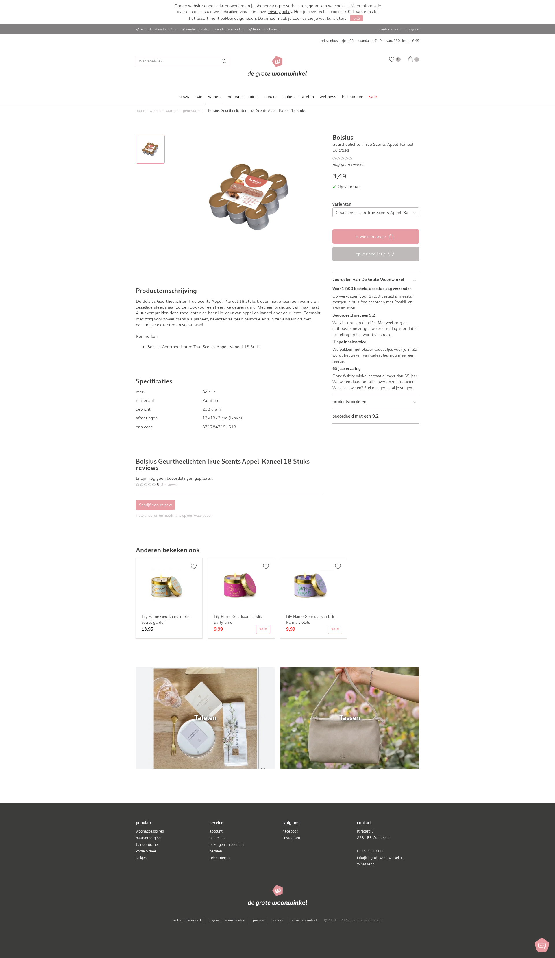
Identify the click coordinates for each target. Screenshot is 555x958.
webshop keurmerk (187, 920)
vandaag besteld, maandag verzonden (215, 29)
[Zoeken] (225, 61)
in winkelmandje (371, 236)
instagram (291, 838)
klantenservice (390, 29)
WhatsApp (365, 864)
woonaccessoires (150, 831)
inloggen (412, 29)
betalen (216, 851)
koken (289, 96)
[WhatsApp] (542, 945)
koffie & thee (146, 851)
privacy (258, 920)
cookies (277, 920)
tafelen (307, 96)
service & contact (304, 920)
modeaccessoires (242, 96)
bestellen (217, 838)
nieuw (183, 96)
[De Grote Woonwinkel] (277, 66)
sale (373, 96)
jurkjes (141, 857)
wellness (328, 96)
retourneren (220, 857)
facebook (290, 831)
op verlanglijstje (371, 253)
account (216, 831)
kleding (271, 96)
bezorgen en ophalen (227, 844)
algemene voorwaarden (227, 920)
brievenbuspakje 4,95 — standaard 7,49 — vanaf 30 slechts (370, 41)
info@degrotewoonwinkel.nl (380, 857)
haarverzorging (148, 838)
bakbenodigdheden (238, 18)
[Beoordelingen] (375, 158)
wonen (214, 96)
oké (356, 18)
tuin (198, 96)
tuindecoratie (147, 844)
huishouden (352, 96)
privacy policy (279, 11)
